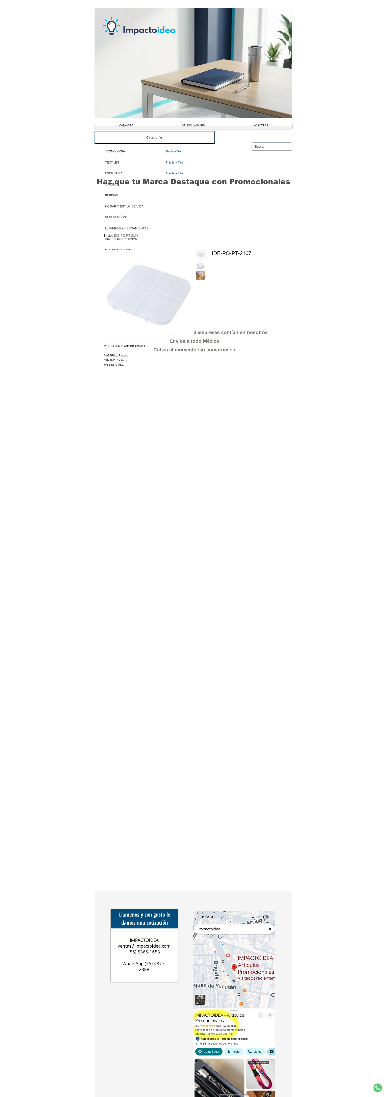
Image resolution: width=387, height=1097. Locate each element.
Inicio (108, 235)
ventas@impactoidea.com (144, 946)
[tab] (154, 137)
